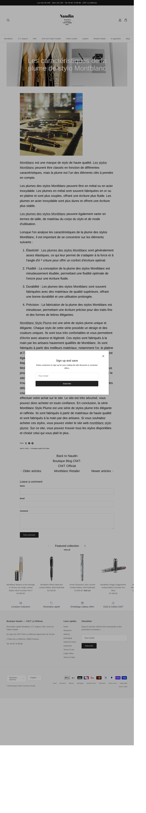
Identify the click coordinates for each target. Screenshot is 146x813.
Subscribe (67, 384)
